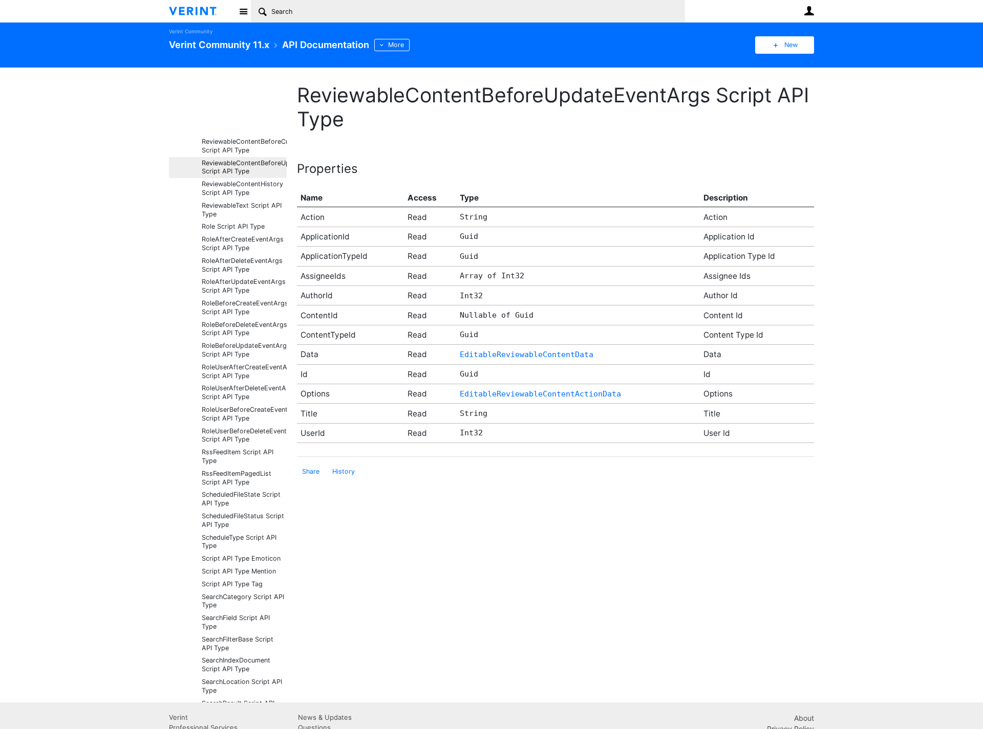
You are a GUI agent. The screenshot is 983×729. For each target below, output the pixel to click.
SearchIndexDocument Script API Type (236, 664)
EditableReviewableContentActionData (540, 394)
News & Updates (325, 717)
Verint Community (190, 31)
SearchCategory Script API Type (243, 601)
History (343, 471)
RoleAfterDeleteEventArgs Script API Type (242, 265)
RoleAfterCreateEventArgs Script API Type (243, 243)
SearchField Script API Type (236, 622)
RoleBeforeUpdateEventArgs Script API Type (244, 350)
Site (243, 11)
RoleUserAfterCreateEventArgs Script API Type (244, 371)
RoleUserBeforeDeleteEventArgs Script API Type (244, 435)
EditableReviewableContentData (526, 354)
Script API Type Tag (232, 584)
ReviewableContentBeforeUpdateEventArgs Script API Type (244, 167)
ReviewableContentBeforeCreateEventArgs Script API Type (244, 146)
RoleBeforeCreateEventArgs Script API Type (244, 307)
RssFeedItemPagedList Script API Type (236, 478)
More (396, 45)
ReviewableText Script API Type (242, 210)
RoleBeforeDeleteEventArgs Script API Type (244, 329)
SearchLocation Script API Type (242, 686)
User (809, 11)
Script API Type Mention (239, 571)
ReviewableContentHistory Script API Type (242, 188)
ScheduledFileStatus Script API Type (243, 520)
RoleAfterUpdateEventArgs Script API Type (244, 286)
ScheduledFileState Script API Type (241, 499)
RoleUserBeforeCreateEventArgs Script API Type (244, 414)
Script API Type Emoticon (241, 558)
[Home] (201, 11)
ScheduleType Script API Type (239, 542)
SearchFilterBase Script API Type (237, 643)
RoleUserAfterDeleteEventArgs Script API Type (244, 392)
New (791, 45)
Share (310, 471)
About (804, 718)
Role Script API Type (233, 226)
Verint (178, 717)
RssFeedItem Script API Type (237, 456)
